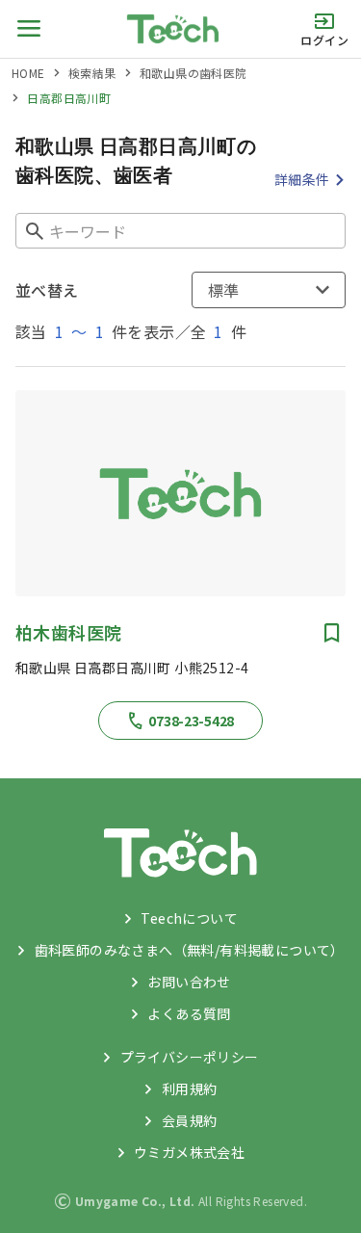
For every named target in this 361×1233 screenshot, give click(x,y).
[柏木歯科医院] (180, 493)
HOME (28, 73)
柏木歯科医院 (68, 631)
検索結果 (92, 73)
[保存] (332, 632)
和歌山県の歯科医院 (193, 73)
